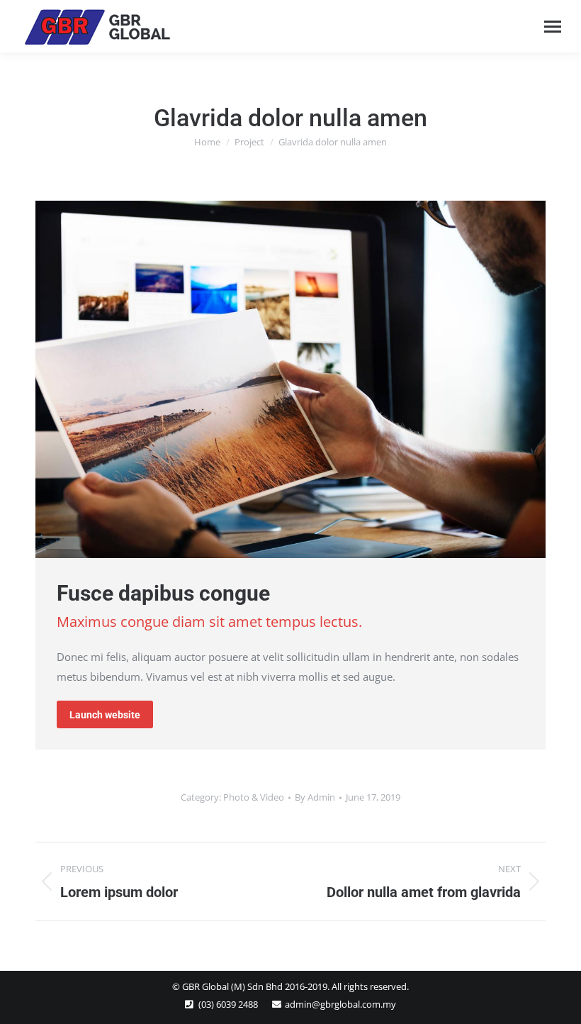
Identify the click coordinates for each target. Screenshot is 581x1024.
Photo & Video (253, 797)
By (315, 797)
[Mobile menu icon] (552, 26)
